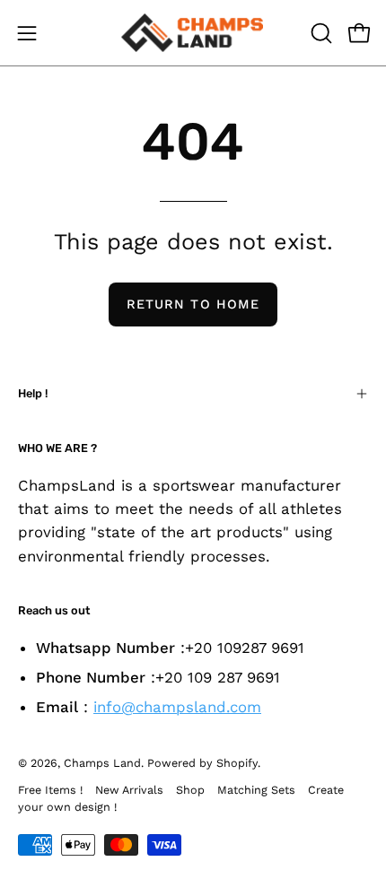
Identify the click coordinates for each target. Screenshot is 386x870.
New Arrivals (129, 789)
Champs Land (102, 763)
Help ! (33, 393)
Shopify (237, 763)
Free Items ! (50, 789)
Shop (190, 789)
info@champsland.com (177, 707)
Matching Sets (256, 789)
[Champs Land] (193, 32)
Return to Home (193, 304)
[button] (319, 33)
